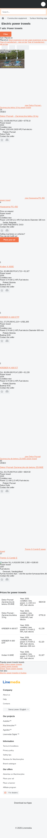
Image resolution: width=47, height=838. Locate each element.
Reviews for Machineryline (13, 759)
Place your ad (9, 240)
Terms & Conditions (10, 746)
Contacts (6, 704)
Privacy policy (8, 750)
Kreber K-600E (7, 266)
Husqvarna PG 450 (9, 207)
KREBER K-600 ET (9, 368)
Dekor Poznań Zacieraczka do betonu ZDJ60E (21, 467)
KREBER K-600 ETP (9, 317)
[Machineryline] (3, 18)
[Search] (43, 11)
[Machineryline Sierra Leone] (17, 4)
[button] (43, 4)
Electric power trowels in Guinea (13, 673)
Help (5, 699)
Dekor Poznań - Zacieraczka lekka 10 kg (19, 116)
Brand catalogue (9, 764)
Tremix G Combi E (8, 558)
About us (6, 695)
